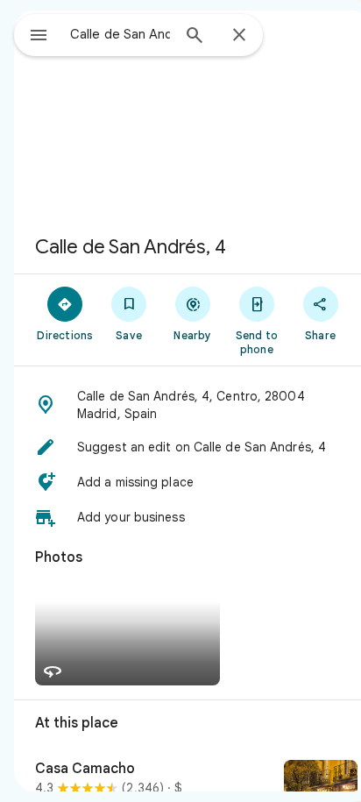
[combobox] (120, 34)
